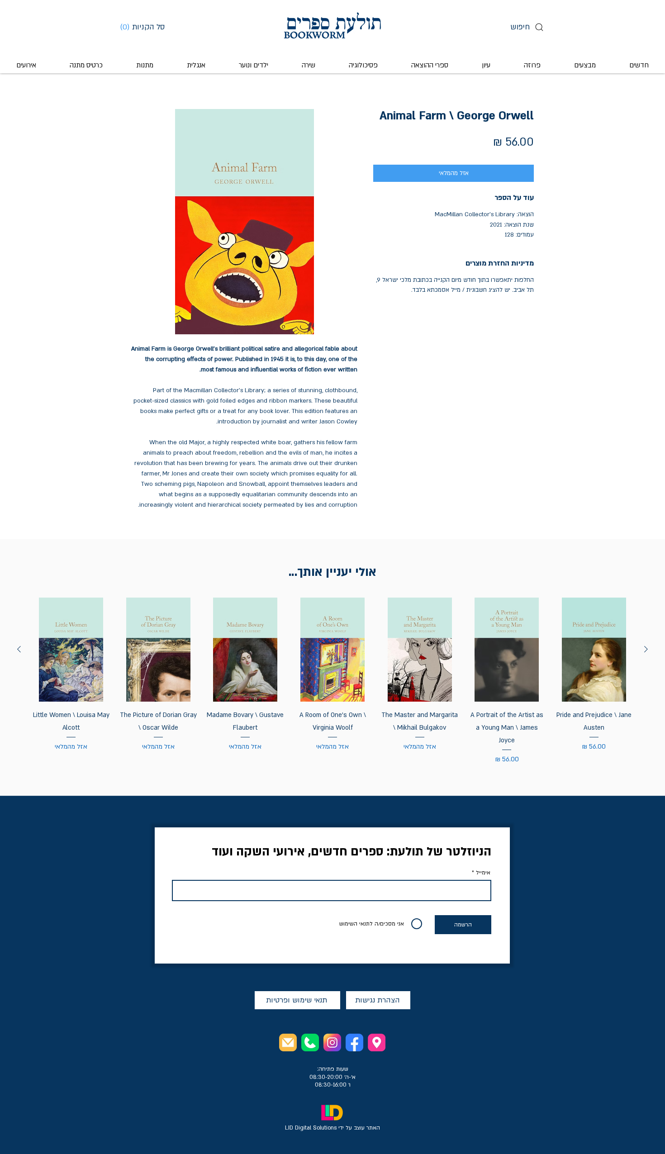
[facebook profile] (354, 1042)
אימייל (483, 872)
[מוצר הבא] (19, 649)
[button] (145, 27)
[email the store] (288, 1042)
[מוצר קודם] (646, 649)
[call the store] (310, 1042)
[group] (332, 681)
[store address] (376, 1042)
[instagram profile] (332, 1042)
